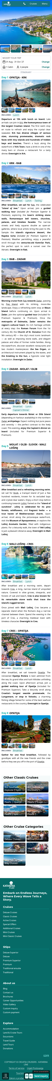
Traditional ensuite (12, 968)
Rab (33, 204)
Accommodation (11, 1028)
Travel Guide (9, 1040)
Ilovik (15, 493)
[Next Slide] (47, 22)
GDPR (46, 1055)
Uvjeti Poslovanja (35, 1068)
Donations (8, 1048)
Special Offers (9, 924)
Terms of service (16, 1068)
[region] (26, 22)
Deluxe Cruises (10, 912)
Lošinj (24, 503)
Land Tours (8, 1044)
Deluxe (6, 956)
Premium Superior (12, 960)
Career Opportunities (13, 1000)
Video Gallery (9, 1004)
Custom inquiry (10, 1008)
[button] (5, 49)
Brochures (8, 996)
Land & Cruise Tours (12, 1032)
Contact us (8, 992)
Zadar (39, 300)
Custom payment (11, 1012)
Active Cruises (9, 920)
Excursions (8, 1036)
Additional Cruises (11, 928)
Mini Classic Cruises (12, 936)
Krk (21, 122)
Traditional (8, 972)
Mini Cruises (9, 932)
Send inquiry (41, 1076)
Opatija (41, 672)
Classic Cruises (10, 916)
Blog (5, 988)
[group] (26, 22)
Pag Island (12, 304)
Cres (12, 589)
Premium (7, 964)
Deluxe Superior (10, 952)
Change (45, 62)
